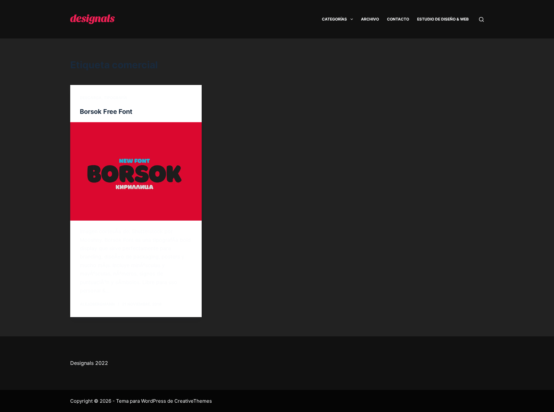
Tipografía (115, 97)
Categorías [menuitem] (334, 19)
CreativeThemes (193, 401)
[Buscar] (481, 19)
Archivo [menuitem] (370, 19)
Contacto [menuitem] (398, 19)
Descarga (91, 97)
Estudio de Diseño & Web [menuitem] (443, 19)
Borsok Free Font (106, 111)
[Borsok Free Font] (136, 171)
